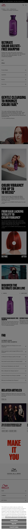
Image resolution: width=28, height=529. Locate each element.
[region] (14, 516)
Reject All (14, 523)
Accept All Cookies (14, 527)
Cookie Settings (14, 520)
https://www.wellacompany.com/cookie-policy (15, 517)
